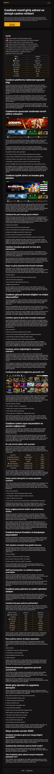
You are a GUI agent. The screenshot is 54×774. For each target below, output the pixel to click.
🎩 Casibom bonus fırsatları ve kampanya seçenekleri (20, 48)
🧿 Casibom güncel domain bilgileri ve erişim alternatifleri (21, 44)
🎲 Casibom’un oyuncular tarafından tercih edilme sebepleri (22, 40)
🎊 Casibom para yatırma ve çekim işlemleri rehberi (20, 49)
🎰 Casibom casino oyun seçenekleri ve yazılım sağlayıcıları (22, 46)
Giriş (23, 770)
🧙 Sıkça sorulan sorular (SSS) (14, 53)
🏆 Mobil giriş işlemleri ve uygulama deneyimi (18, 51)
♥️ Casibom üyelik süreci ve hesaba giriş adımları (19, 42)
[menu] (48, 3)
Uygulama (29, 770)
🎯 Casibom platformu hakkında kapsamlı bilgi (18, 38)
